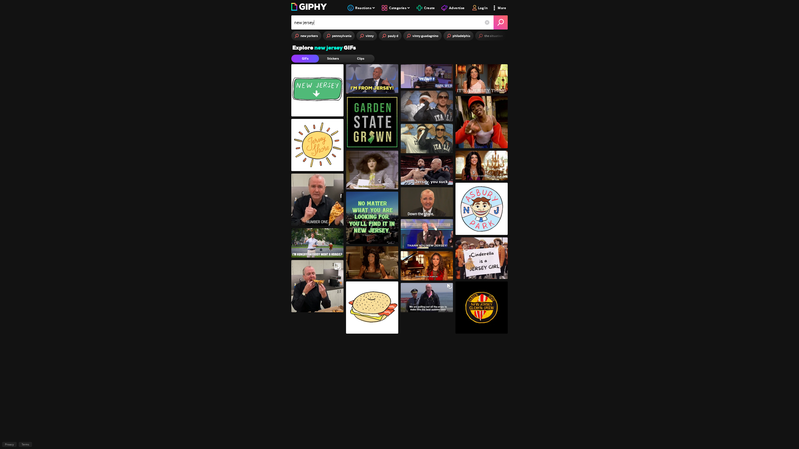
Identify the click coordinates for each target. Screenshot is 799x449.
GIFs (305, 58)
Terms (25, 444)
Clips (360, 58)
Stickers (333, 58)
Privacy (9, 444)
